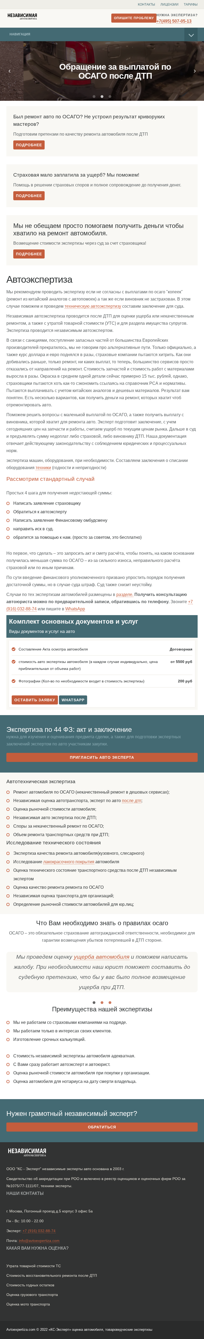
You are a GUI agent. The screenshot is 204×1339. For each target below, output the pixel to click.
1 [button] (94, 96)
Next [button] (194, 71)
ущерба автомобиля (101, 957)
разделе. (124, 594)
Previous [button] (9, 71)
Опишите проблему (134, 18)
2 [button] (102, 96)
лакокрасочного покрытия (68, 862)
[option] (102, 71)
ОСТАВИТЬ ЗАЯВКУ (34, 700)
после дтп (131, 800)
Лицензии (169, 4)
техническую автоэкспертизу (93, 306)
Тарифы (191, 4)
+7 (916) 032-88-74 (39, 1231)
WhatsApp (75, 609)
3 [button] (110, 96)
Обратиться (102, 1127)
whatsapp (73, 700)
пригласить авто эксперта (102, 757)
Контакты (146, 4)
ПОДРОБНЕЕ (29, 145)
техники (43, 467)
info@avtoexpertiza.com (39, 1240)
